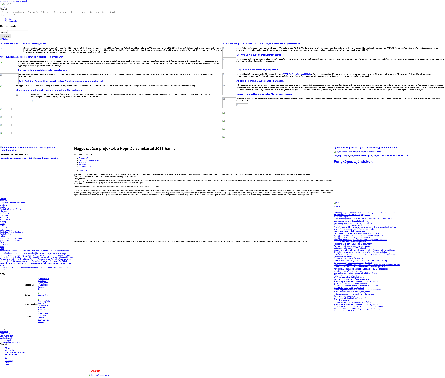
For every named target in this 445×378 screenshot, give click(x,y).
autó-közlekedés (7, 267)
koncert (42, 253)
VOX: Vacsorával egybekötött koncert (349, 277)
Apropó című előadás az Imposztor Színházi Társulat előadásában (361, 269)
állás (50, 263)
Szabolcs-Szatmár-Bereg (38, 12)
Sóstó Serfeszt (6, 234)
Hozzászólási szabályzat (10, 342)
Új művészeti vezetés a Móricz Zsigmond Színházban (356, 286)
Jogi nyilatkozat (6, 336)
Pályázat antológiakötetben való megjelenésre (353, 263)
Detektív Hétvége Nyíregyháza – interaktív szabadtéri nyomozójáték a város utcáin (367, 227)
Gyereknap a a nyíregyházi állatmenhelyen (351, 221)
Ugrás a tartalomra (7, 1)
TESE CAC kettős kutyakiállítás (297, 74)
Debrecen (13, 251)
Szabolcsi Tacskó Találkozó (11, 232)
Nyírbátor (33, 257)
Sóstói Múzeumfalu (45, 261)
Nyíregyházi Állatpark (57, 257)
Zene (104, 12)
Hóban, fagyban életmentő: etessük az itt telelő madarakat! (358, 290)
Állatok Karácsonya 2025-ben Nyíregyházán (352, 292)
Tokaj (64, 261)
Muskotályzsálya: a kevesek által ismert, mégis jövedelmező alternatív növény (365, 213)
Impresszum (5, 334)
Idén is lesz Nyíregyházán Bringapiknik (350, 231)
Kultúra (74, 12)
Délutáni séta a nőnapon (344, 256)
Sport (112, 12)
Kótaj (2, 226)
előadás (65, 251)
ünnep (68, 263)
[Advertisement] (37, 181)
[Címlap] (4, 39)
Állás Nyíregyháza (341, 300)
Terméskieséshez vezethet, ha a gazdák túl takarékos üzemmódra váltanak (364, 254)
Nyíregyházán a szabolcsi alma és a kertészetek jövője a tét (358, 236)
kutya (64, 253)
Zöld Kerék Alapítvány (21, 263)
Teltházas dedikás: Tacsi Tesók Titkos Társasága (354, 294)
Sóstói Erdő (5, 205)
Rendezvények (59, 12)
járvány (18, 253)
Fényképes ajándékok (353, 161)
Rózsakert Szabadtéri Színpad (12, 203)
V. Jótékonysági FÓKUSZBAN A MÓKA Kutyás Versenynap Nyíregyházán (364, 219)
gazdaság (43, 267)
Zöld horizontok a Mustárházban (347, 275)
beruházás (4, 251)
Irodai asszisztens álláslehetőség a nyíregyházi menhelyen (358, 309)
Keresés (3, 32)
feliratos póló (366, 156)
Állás (84, 12)
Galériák (8, 19)
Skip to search (21, 1)
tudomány (62, 267)
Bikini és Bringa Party (342, 217)
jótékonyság (27, 253)
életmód (3, 270)
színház (28, 261)
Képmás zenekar (86, 167)
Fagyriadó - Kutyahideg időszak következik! (351, 279)
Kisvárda (3, 211)
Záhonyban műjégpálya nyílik (346, 296)
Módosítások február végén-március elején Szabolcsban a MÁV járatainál (364, 261)
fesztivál (11, 253)
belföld (30, 267)
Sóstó (2, 207)
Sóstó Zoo (57, 261)
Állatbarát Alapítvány (39, 263)
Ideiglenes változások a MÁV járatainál (350, 248)
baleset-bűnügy (20, 267)
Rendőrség (24, 259)
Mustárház (20, 255)
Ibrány (2, 224)
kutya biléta (390, 156)
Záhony (3, 222)
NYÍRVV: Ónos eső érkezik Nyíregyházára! (351, 283)
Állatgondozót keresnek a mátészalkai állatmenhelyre (356, 281)
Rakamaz (4, 217)
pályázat (6, 259)
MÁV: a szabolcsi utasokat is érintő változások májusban (357, 233)
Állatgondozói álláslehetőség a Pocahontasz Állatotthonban (358, 306)
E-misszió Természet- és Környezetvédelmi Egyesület (40, 251)
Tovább (3, 265)
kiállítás (35, 253)
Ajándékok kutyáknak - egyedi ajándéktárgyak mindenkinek (365, 147)
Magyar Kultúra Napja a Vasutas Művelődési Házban (355, 273)
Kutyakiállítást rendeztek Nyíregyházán (350, 242)
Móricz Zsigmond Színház (10, 240)
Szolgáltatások (6, 338)
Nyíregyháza (17, 12)
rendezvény (15, 259)
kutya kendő (378, 156)
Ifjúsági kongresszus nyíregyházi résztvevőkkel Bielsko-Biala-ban (360, 252)
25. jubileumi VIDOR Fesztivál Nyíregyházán (352, 215)
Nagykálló (4, 215)
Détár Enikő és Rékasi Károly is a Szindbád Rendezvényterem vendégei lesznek (367, 265)
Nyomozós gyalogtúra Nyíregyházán (349, 288)
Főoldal (5, 12)
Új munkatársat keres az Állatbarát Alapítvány (352, 258)
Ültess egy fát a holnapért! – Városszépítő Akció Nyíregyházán (359, 267)
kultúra (58, 253)
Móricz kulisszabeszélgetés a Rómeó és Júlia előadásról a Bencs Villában (364, 250)
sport (55, 267)
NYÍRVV (25, 257)
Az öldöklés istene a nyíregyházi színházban (352, 246)
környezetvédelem (7, 255)
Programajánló (11, 21)
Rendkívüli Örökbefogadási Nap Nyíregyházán (353, 244)
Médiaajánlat (5, 340)
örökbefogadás (59, 263)
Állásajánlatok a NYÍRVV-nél (346, 311)
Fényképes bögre (341, 156)
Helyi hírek (83, 171)
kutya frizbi (355, 156)
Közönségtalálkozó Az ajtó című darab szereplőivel (355, 229)
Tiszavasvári (5, 220)
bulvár (35, 267)
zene (10, 263)
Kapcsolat (4, 332)
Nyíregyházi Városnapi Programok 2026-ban (352, 238)
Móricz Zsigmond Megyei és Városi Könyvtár (52, 255)
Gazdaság (94, 12)
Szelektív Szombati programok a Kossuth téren (353, 225)
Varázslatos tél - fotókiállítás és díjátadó (350, 298)
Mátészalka (4, 213)
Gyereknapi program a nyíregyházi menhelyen (353, 223)
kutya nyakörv (402, 156)
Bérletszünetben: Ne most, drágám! (348, 271)
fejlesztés (4, 253)
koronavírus (50, 253)
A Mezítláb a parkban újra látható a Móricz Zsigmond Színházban (360, 240)
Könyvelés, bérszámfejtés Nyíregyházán (16, 158)
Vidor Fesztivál (6, 230)
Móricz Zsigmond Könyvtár (11, 238)
